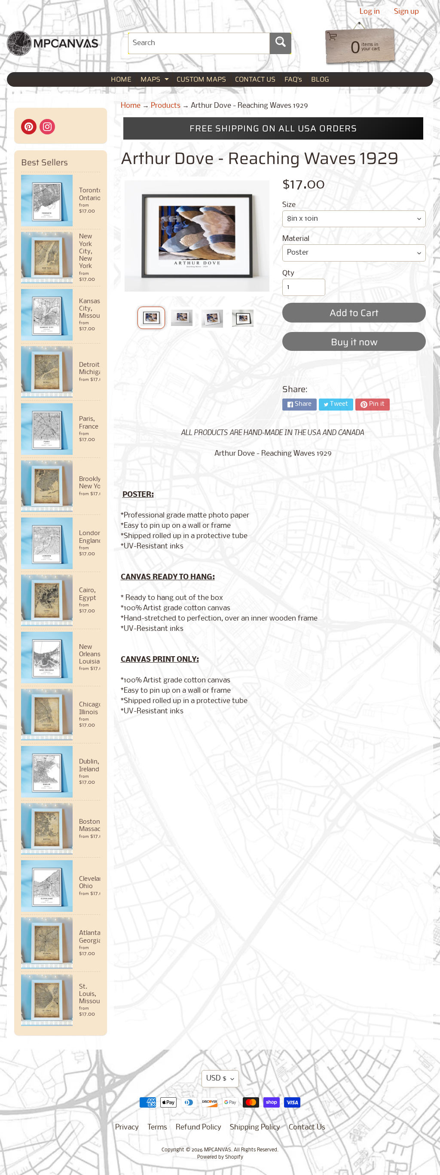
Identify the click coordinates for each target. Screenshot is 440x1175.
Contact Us (307, 1127)
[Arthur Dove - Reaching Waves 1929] (151, 318)
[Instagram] (47, 126)
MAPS (156, 80)
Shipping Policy (255, 1127)
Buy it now (354, 342)
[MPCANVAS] (52, 50)
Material (295, 239)
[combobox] (199, 43)
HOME (121, 79)
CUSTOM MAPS (201, 79)
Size (289, 205)
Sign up (406, 12)
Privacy (127, 1127)
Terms (157, 1127)
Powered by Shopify (220, 1157)
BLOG (320, 79)
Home (131, 106)
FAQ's (293, 79)
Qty (288, 273)
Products (165, 106)
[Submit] (280, 43)
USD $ (216, 1079)
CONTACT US (255, 79)
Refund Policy (198, 1127)
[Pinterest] (29, 126)
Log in (370, 12)
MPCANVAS (217, 1150)
